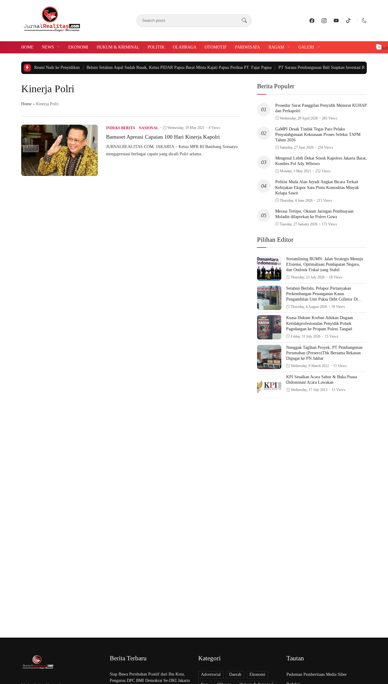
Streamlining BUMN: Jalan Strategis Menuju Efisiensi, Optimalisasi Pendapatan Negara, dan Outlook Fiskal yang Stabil (324, 264)
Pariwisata (247, 47)
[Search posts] (244, 21)
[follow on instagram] (324, 20)
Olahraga (184, 47)
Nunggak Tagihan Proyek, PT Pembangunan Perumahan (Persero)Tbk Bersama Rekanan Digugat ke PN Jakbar (324, 353)
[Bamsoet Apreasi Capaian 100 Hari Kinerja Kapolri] (59, 171)
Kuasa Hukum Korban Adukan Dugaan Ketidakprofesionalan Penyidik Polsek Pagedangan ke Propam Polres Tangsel (319, 323)
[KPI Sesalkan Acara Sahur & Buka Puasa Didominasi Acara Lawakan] (269, 394)
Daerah (235, 674)
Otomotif (216, 47)
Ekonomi (78, 47)
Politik (156, 47)
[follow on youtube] (336, 20)
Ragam (276, 47)
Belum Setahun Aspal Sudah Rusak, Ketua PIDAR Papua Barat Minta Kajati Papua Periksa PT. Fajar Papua (166, 67)
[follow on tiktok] (348, 20)
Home (27, 47)
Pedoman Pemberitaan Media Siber (316, 674)
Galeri (306, 47)
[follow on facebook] (312, 20)
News (48, 47)
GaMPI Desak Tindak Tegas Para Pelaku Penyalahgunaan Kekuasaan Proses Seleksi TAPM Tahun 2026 (317, 134)
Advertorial (211, 674)
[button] (364, 20)
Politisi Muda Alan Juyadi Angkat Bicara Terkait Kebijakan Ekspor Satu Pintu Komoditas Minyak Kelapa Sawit (317, 187)
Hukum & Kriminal (118, 47)
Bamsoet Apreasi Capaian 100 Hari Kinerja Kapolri (163, 137)
